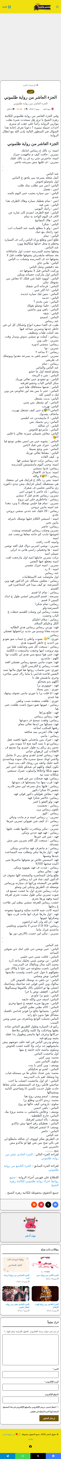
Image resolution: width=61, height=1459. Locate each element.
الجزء (25, 85)
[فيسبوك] (55, 1205)
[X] (48, 1205)
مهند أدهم (46, 109)
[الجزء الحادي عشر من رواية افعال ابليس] (15, 1293)
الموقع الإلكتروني (52, 1394)
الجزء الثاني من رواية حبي (47, 1275)
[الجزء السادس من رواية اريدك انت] (15, 1264)
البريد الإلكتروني (51, 1381)
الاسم (56, 1369)
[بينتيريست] (41, 1205)
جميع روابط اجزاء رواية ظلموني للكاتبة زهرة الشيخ (34, 1181)
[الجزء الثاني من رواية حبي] (45, 1264)
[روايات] (42, 6)
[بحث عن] (57, 7)
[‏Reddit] (34, 1205)
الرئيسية (32, 85)
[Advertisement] (30, 47)
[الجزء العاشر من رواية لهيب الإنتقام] (45, 1293)
